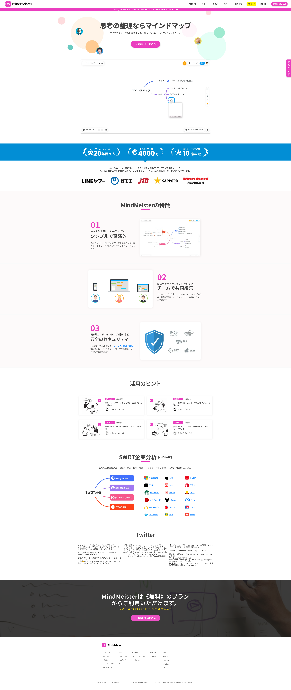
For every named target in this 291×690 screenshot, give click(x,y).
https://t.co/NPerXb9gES (179, 560)
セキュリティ (108, 667)
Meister (154, 656)
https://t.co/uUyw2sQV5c (147, 554)
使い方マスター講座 (139, 656)
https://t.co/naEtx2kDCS (87, 554)
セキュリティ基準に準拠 (122, 346)
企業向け (123, 660)
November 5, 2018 (101, 563)
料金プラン (123, 656)
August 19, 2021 (159, 556)
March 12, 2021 (197, 565)
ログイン (263, 4)
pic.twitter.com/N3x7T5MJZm (180, 562)
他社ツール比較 (109, 664)
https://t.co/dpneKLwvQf (196, 551)
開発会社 (238, 4)
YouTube (165, 656)
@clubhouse (181, 551)
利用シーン (107, 660)
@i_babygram (206, 560)
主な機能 (106, 656)
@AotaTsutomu (195, 560)
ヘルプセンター (138, 660)
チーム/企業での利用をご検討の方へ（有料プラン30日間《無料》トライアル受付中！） (145, 10)
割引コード (251, 4)
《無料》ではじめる (279, 4)
